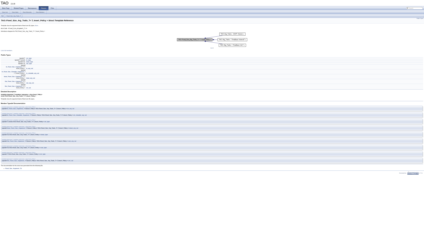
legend (212, 47)
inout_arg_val (30, 78)
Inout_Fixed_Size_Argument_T (13, 76)
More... (37, 25)
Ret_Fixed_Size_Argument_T (14, 86)
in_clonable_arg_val (32, 73)
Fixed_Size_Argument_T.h (13, 168)
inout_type (29, 62)
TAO (2, 16)
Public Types (420, 18)
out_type (29, 63)
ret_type (29, 58)
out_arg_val (30, 83)
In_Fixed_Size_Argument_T (14, 67)
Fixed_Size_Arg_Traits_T (14, 16)
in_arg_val (29, 68)
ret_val (28, 88)
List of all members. (6, 50)
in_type (28, 60)
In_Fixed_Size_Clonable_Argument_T (13, 72)
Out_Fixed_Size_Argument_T (14, 81)
